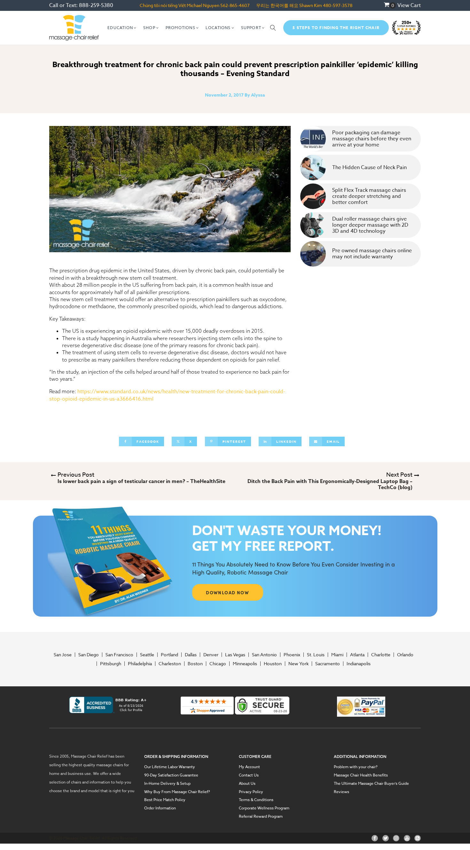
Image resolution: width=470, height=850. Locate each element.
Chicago (217, 663)
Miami (337, 654)
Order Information (160, 808)
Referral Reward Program (261, 816)
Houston (273, 663)
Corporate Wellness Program (264, 808)
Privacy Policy (251, 792)
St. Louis (316, 654)
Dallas (191, 654)
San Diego (88, 654)
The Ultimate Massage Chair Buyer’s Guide (371, 783)
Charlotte (380, 654)
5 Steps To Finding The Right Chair (336, 27)
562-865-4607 (235, 5)
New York (298, 663)
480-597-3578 (337, 5)
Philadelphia (140, 663)
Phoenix (292, 654)
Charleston (170, 663)
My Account (249, 767)
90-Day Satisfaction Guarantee (171, 775)
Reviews (341, 792)
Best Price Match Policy (164, 800)
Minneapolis (245, 663)
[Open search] (273, 28)
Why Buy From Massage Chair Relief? (177, 792)
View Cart (409, 5)
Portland (169, 654)
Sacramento (327, 663)
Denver (210, 654)
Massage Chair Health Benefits (361, 775)
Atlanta (357, 654)
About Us (247, 783)
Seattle (147, 654)
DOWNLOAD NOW (227, 592)
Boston (195, 663)
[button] (122, 27)
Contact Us (249, 775)
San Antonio (264, 654)
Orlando (405, 654)
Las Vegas (235, 654)
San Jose (63, 654)
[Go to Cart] (390, 5)
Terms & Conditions (256, 800)
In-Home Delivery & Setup (167, 783)
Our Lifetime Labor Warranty (169, 767)
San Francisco (119, 654)
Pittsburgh (110, 663)
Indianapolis (359, 663)
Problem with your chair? (356, 767)
